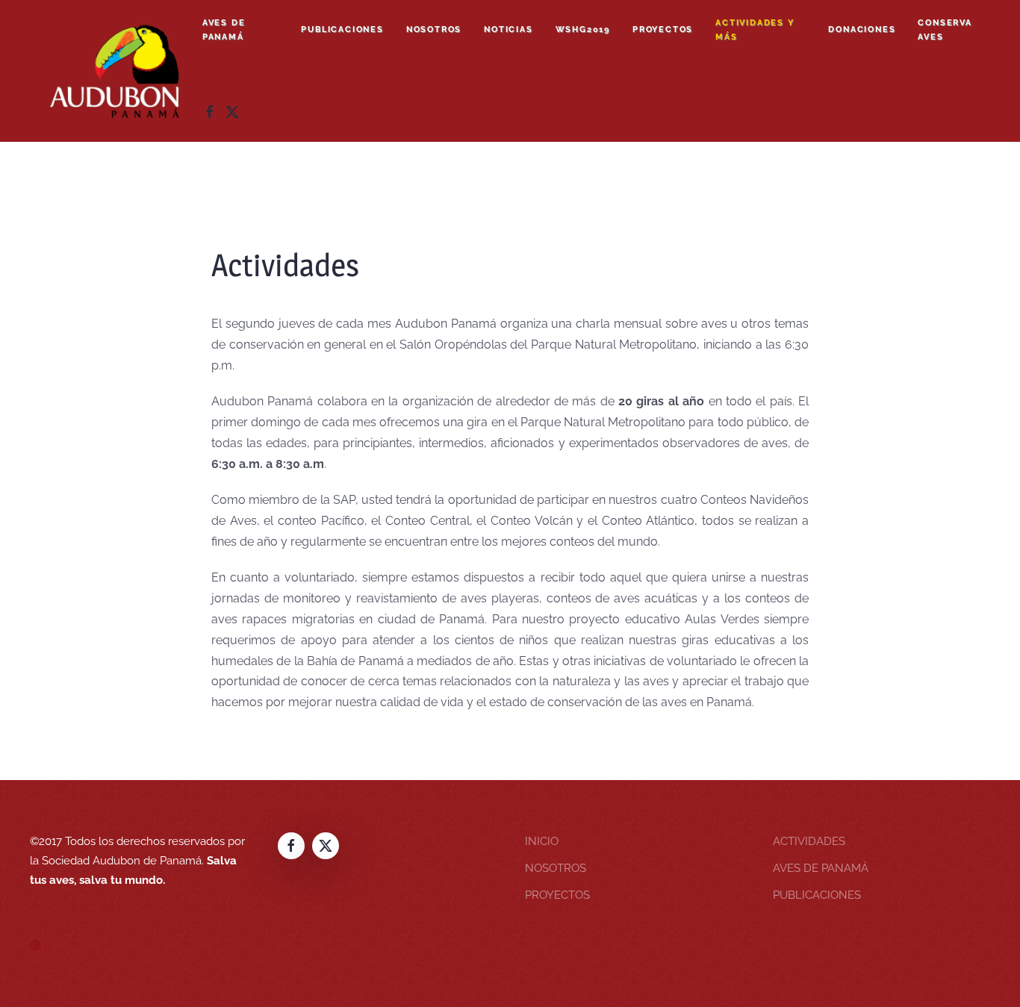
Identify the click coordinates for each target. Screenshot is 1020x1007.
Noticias (508, 29)
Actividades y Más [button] (754, 30)
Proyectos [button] (662, 29)
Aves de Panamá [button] (224, 30)
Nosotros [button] (433, 29)
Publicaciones (342, 29)
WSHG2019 (583, 29)
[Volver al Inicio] (116, 71)
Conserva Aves (944, 30)
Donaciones (861, 29)
